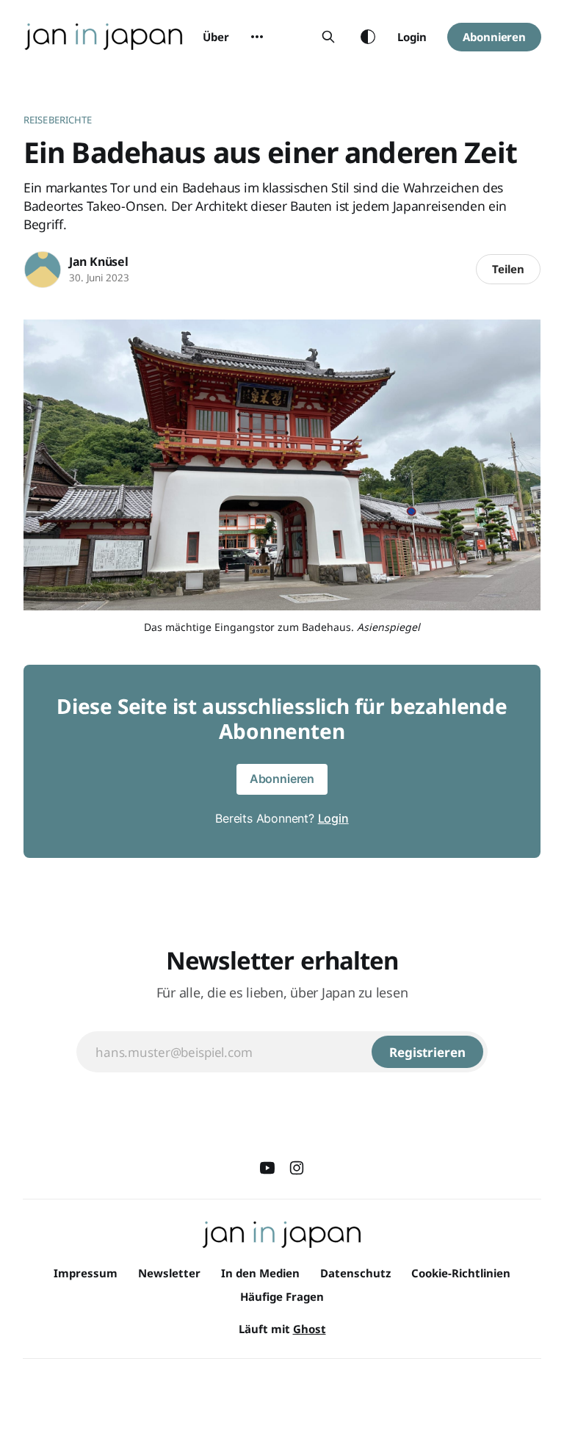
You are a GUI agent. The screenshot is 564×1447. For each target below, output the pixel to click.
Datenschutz (355, 1273)
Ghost (309, 1328)
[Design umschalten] (368, 36)
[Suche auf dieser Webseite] (328, 36)
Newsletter (169, 1273)
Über (216, 36)
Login (412, 36)
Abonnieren (494, 36)
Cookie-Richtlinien (460, 1273)
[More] (257, 36)
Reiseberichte (58, 119)
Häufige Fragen (282, 1296)
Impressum (86, 1273)
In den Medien (260, 1273)
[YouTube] (267, 1168)
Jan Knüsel (99, 261)
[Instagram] (296, 1168)
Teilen (508, 268)
